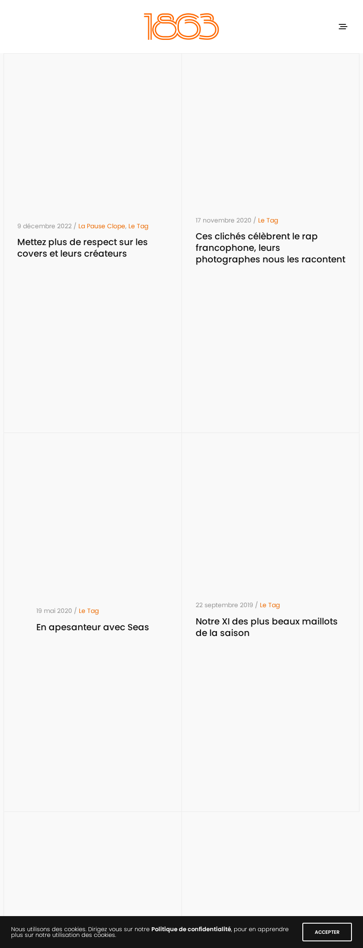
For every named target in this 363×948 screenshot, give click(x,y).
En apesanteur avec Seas (92, 627)
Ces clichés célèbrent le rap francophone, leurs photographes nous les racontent (270, 247)
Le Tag (138, 226)
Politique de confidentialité (191, 929)
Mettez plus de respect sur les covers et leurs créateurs (82, 248)
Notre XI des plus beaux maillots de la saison (267, 627)
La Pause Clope (101, 226)
